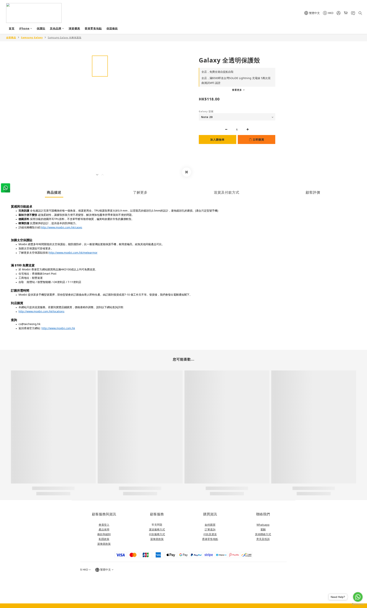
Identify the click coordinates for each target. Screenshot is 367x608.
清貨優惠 (74, 28)
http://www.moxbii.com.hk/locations (41, 311)
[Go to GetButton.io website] (358, 604)
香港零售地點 (93, 28)
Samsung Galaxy (32, 37)
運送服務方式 (157, 529)
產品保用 (104, 529)
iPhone (24, 28)
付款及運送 (210, 534)
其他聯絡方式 (263, 534)
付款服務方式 (157, 534)
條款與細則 (104, 534)
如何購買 (210, 524)
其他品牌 (55, 28)
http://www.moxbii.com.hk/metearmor (73, 252)
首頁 (12, 28)
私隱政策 (104, 539)
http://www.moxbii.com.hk (58, 328)
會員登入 (104, 524)
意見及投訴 (263, 539)
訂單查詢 (210, 529)
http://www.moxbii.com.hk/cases (61, 227)
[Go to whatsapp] (358, 597)
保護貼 (41, 28)
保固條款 (112, 28)
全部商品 (11, 37)
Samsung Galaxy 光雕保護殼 (64, 37)
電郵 (263, 529)
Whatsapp (263, 524)
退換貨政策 (104, 544)
